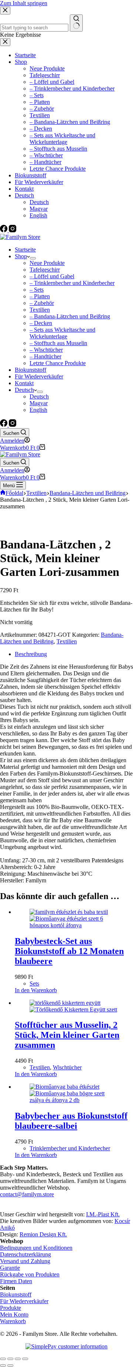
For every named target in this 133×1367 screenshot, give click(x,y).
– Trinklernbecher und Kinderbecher (72, 283)
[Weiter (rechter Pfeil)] (10, 1365)
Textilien (40, 309)
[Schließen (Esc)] (3, 1359)
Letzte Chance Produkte (58, 363)
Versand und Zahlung (25, 1261)
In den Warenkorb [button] (36, 990)
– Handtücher (45, 356)
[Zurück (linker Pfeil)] (3, 1365)
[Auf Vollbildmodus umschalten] (18, 1359)
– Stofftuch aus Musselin (58, 343)
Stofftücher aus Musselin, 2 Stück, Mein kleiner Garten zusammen (67, 1035)
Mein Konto (14, 1314)
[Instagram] (12, 425)
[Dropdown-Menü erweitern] (33, 258)
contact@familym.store (27, 1194)
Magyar (39, 403)
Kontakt (24, 383)
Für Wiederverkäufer (39, 376)
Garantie (10, 1268)
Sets (34, 983)
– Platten (40, 296)
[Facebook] (4, 425)
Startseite (25, 249)
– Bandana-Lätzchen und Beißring (70, 316)
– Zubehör (42, 303)
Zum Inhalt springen (23, 3)
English (38, 410)
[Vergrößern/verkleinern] (25, 1359)
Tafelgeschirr (45, 269)
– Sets (37, 289)
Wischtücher (67, 1067)
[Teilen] (10, 1359)
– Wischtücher (46, 350)
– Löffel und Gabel (52, 276)
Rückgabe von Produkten (29, 1274)
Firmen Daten (16, 1281)
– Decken (41, 323)
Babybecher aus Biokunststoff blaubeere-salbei (71, 1121)
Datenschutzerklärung (25, 1254)
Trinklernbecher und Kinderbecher (70, 1148)
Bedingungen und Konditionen (36, 1248)
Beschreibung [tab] (31, 654)
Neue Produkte (47, 263)
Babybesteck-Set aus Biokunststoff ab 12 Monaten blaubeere (69, 951)
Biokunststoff (30, 370)
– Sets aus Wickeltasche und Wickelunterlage (62, 333)
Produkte (10, 1308)
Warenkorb (13, 1321)
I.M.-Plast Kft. (103, 1214)
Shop (21, 256)
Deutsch (24, 390)
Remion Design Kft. (43, 1234)
